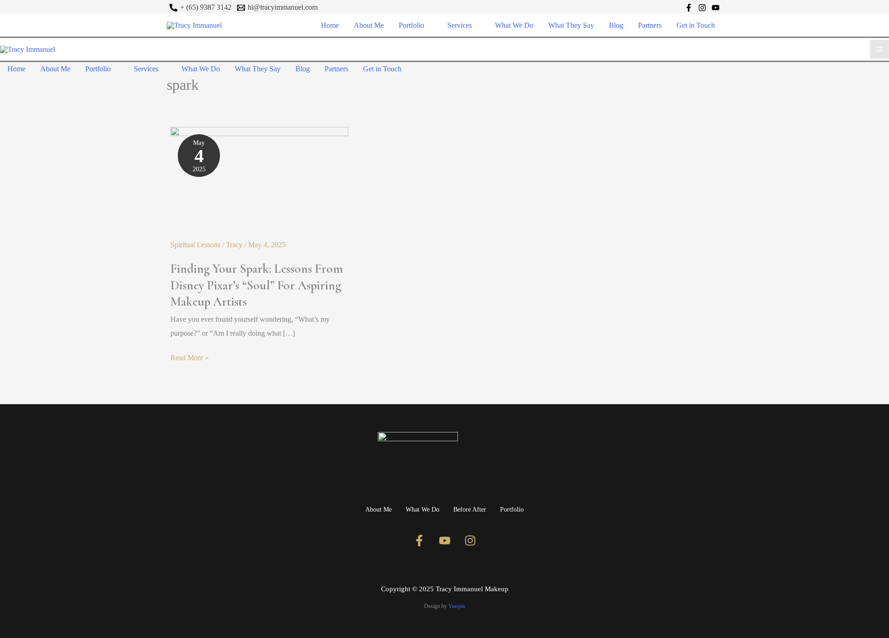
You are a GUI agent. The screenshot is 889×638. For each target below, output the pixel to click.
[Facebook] (689, 8)
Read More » (189, 356)
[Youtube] (444, 540)
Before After (469, 509)
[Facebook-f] (419, 540)
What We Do (422, 509)
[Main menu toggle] (879, 49)
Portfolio (512, 509)
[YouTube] (716, 8)
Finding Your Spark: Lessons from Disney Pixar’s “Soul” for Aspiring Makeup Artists (256, 285)
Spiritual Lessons (195, 245)
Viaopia (456, 606)
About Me (378, 509)
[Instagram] (702, 8)
